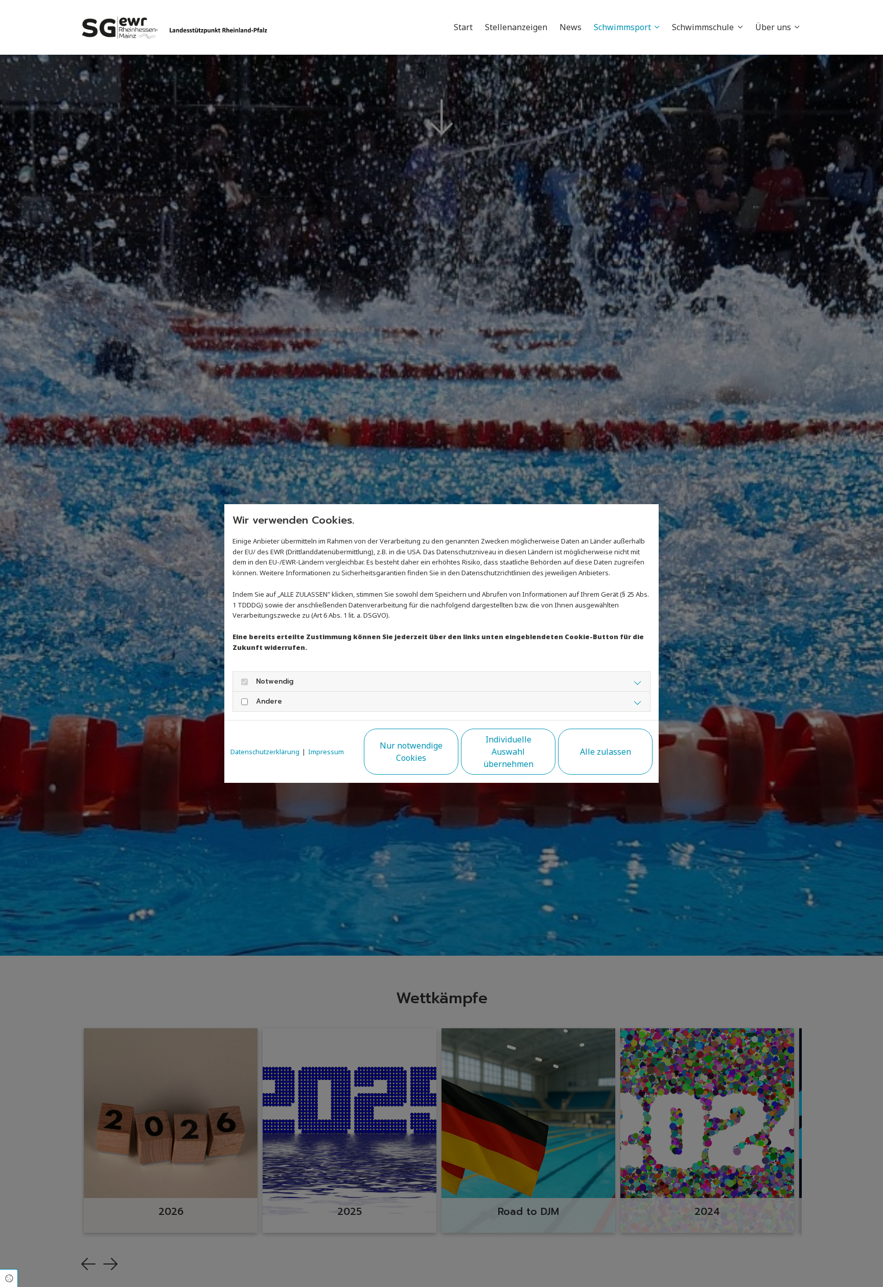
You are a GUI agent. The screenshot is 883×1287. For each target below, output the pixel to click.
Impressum (326, 751)
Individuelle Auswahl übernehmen (508, 752)
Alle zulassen (605, 751)
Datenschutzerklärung (264, 751)
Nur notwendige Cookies (411, 751)
